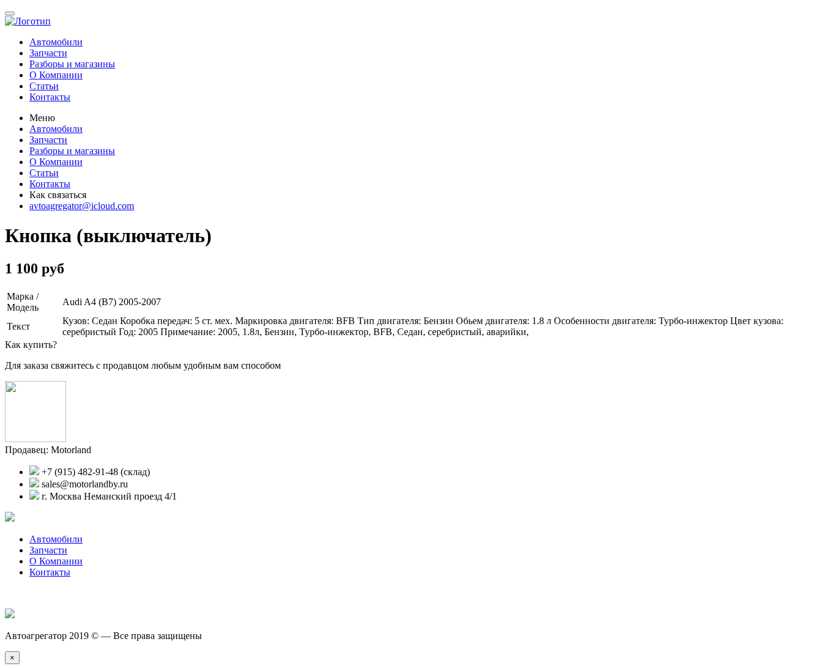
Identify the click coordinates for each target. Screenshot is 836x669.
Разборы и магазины (72, 64)
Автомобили (56, 42)
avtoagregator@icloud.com (81, 206)
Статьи (44, 86)
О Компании (56, 75)
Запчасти (48, 53)
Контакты (49, 97)
